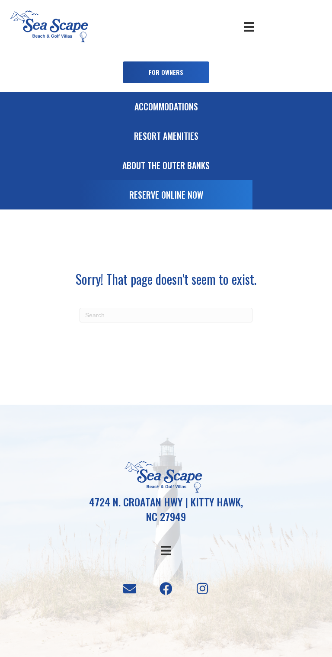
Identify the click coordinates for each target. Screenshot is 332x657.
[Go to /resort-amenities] (166, 138)
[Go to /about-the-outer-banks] (166, 167)
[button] (166, 72)
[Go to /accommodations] (166, 108)
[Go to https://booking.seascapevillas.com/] (166, 197)
